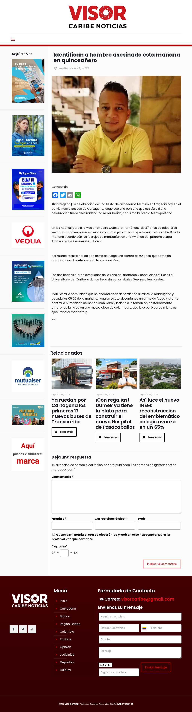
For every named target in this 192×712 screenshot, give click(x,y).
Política (65, 639)
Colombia (67, 631)
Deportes (67, 662)
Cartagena (68, 608)
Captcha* (60, 546)
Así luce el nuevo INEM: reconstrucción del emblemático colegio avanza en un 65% (160, 413)
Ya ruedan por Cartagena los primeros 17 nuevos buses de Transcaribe (71, 411)
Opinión (65, 647)
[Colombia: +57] (145, 628)
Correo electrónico (111, 519)
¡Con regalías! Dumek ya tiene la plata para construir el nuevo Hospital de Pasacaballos (115, 413)
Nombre (59, 519)
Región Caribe (70, 624)
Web (141, 519)
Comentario (63, 477)
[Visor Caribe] (96, 17)
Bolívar (65, 616)
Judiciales (67, 654)
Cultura (65, 670)
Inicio (63, 601)
